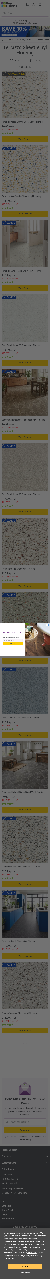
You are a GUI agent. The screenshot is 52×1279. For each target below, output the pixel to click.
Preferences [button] (9, 1258)
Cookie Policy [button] (32, 1253)
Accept (25, 1266)
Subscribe (12, 644)
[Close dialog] (47, 625)
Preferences (25, 1273)
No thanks (12, 646)
